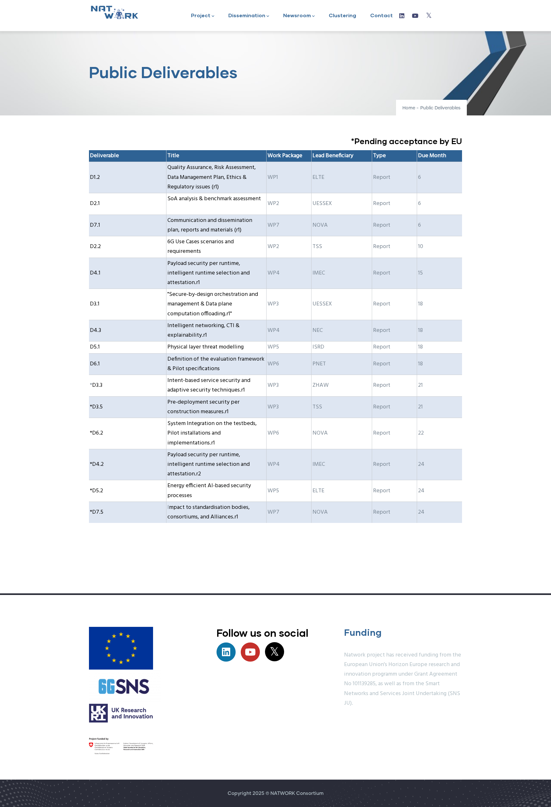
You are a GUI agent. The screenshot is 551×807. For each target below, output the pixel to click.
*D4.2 (97, 464)
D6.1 (95, 364)
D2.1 (95, 203)
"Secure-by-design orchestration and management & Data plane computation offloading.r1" (212, 304)
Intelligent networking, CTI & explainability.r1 (203, 330)
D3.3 (97, 385)
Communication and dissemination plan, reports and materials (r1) (209, 225)
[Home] (114, 12)
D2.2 (95, 246)
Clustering (342, 15)
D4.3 (95, 330)
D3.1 (94, 304)
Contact (381, 15)
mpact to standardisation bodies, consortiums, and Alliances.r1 (208, 512)
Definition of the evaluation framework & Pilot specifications (215, 364)
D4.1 (95, 273)
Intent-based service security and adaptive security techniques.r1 (208, 385)
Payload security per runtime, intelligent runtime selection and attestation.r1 (208, 273)
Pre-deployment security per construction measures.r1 (203, 407)
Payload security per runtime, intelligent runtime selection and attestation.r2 (208, 464)
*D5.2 (96, 490)
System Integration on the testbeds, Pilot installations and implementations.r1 (212, 433)
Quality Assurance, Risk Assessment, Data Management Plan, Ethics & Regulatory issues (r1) (211, 177)
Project (200, 15)
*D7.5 (96, 512)
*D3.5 (96, 407)
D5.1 (95, 347)
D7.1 (95, 225)
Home (408, 108)
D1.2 (95, 177)
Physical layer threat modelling (205, 347)
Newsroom (297, 15)
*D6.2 (96, 433)
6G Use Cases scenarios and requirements (200, 246)
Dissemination (246, 15)
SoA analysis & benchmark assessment (214, 198)
